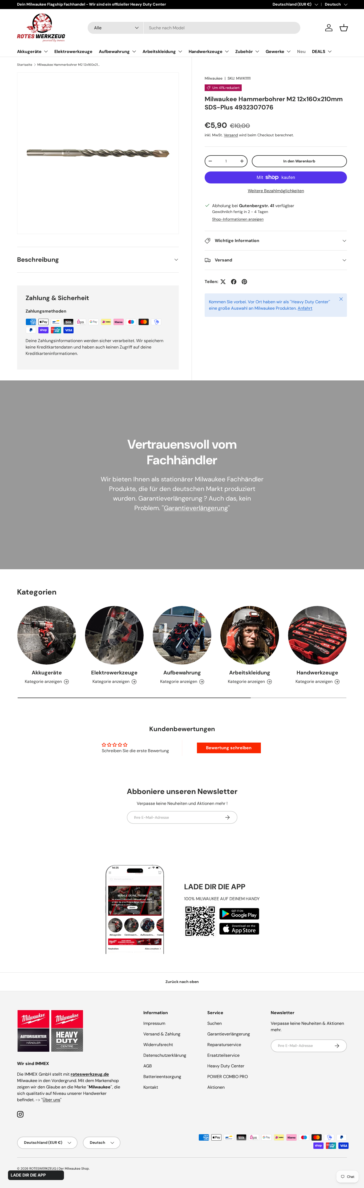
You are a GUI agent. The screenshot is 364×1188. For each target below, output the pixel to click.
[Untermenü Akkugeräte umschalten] (46, 51)
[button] (344, 28)
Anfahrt (305, 308)
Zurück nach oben (182, 981)
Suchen (214, 1023)
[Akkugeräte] (46, 635)
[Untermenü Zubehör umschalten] (257, 51)
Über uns (51, 1100)
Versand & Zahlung (161, 1034)
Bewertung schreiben (229, 748)
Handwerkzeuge (206, 51)
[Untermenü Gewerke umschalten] (288, 51)
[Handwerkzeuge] (317, 635)
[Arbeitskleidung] (249, 635)
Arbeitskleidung (159, 51)
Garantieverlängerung (196, 508)
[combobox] (194, 28)
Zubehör (244, 51)
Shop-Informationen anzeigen (238, 219)
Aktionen (216, 1087)
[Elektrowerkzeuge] (114, 635)
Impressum (154, 1023)
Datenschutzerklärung (164, 1055)
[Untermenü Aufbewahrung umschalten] (134, 51)
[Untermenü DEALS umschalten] (329, 51)
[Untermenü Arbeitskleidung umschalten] (180, 51)
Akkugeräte (29, 51)
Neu (301, 51)
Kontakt (150, 1087)
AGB (147, 1066)
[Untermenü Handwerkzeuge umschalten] (227, 51)
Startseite (24, 65)
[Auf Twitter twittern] (223, 281)
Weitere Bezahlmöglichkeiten (276, 191)
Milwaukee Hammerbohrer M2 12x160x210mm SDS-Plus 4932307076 (69, 65)
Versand (231, 135)
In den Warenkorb (299, 161)
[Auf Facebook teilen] (233, 281)
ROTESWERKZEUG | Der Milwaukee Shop (59, 1168)
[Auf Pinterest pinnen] (244, 281)
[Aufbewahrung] (182, 635)
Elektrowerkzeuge (73, 51)
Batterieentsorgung (162, 1076)
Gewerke (275, 51)
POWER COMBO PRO (227, 1076)
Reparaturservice (224, 1044)
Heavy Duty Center (225, 1066)
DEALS (318, 51)
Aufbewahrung (114, 51)
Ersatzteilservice (223, 1055)
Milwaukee (214, 78)
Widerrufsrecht (158, 1044)
